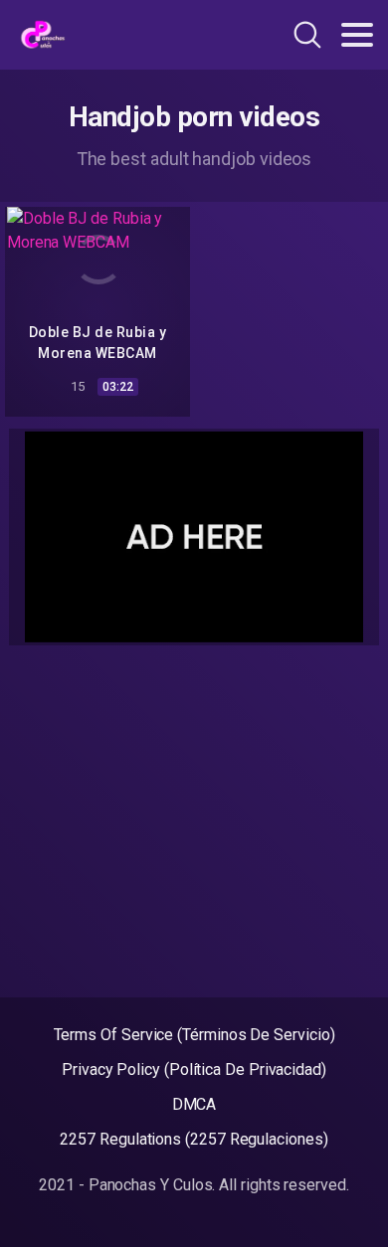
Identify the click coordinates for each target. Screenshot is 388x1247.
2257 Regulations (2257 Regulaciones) (193, 1139)
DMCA (194, 1104)
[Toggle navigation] (357, 35)
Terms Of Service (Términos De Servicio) (194, 1034)
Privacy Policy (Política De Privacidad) (194, 1069)
